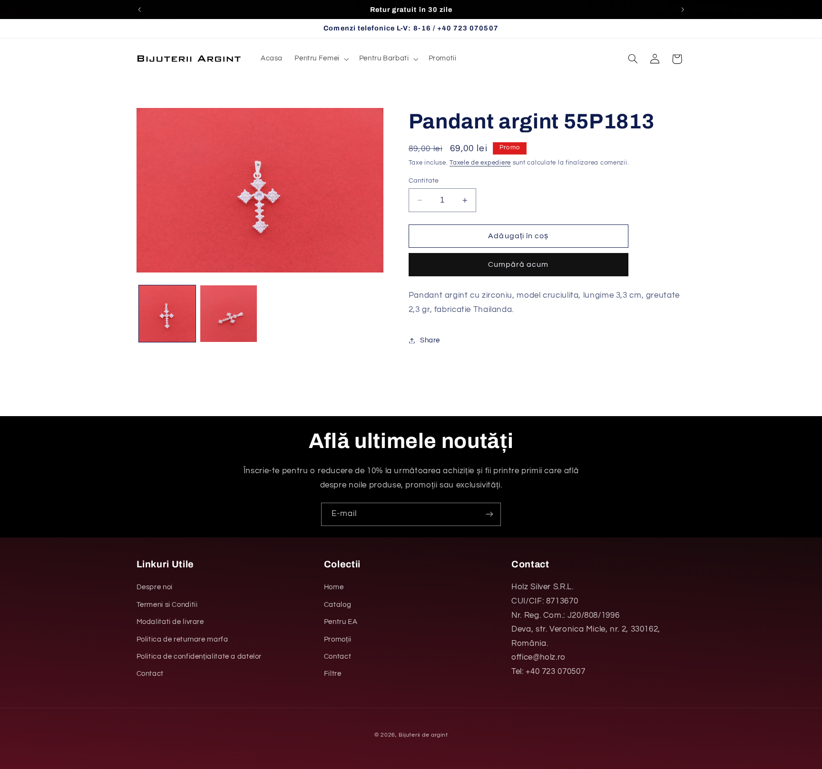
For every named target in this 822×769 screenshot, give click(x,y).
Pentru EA (341, 621)
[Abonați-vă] (489, 514)
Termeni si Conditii (167, 604)
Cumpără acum (518, 265)
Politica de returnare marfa (182, 639)
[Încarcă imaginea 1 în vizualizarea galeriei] (167, 313)
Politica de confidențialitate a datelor (199, 656)
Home (334, 587)
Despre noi (155, 587)
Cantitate (424, 180)
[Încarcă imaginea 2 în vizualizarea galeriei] (228, 313)
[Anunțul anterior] (139, 9)
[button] (321, 59)
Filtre (333, 673)
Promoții (338, 639)
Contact (150, 673)
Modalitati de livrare (170, 621)
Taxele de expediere (480, 163)
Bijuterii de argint (423, 735)
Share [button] (430, 340)
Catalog (337, 604)
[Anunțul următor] (682, 9)
